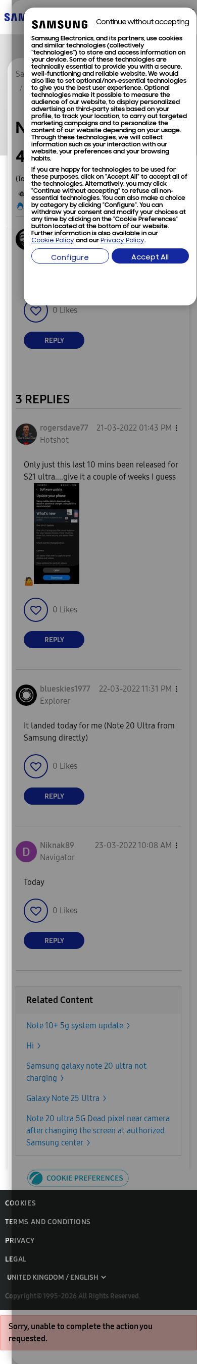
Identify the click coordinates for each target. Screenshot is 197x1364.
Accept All (150, 257)
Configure (70, 258)
